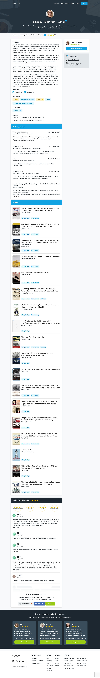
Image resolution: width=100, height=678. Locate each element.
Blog (62, 3)
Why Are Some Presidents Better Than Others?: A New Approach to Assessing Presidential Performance (40, 209)
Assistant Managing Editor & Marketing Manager (24, 184)
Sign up (49, 603)
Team (56, 660)
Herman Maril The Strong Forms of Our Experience (40, 256)
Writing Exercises (82, 660)
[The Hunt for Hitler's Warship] (16, 342)
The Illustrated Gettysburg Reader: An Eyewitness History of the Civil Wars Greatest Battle (40, 483)
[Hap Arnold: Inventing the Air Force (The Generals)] (16, 374)
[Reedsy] (16, 3)
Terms (14, 666)
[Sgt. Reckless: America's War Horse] (16, 278)
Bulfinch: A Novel (27, 450)
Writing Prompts (82, 663)
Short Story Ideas (69, 668)
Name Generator (68, 666)
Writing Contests (82, 658)
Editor (14, 159)
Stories (57, 666)
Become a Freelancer (38, 660)
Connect (56, 3)
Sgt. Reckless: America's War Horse (34, 273)
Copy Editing (18, 92)
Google (25, 603)
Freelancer (50, 666)
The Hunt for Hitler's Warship (32, 337)
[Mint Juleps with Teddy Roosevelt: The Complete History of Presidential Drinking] (16, 310)
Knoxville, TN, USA (73, 60)
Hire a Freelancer (37, 663)
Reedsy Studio (81, 666)
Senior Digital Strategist (20, 132)
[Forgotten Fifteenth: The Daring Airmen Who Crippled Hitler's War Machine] (16, 358)
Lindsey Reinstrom (76, 42)
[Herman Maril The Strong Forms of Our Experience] (16, 261)
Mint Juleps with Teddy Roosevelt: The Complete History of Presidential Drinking (40, 306)
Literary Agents (68, 660)
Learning (49, 660)
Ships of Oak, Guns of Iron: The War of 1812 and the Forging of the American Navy (39, 467)
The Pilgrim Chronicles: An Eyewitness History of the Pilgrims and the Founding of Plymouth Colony (40, 386)
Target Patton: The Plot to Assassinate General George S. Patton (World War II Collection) (39, 419)
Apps (67, 3)
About (77, 3)
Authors (34, 658)
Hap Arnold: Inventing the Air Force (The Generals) (40, 369)
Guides (49, 668)
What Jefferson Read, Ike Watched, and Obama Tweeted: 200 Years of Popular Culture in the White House (39, 435)
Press (57, 663)
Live (48, 663)
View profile (24, 642)
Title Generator (68, 663)
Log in (84, 3)
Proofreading (30, 92)
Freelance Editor (17, 146)
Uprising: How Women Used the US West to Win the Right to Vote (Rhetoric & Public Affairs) (40, 225)
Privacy (18, 666)
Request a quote (76, 48)
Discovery (49, 671)
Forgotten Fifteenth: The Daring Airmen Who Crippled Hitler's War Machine (38, 354)
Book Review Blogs (69, 658)
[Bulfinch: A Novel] (16, 455)
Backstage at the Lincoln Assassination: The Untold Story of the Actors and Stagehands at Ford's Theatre (39, 290)
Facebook (38, 603)
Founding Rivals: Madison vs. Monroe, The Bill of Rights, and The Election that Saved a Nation (39, 403)
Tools (72, 3)
